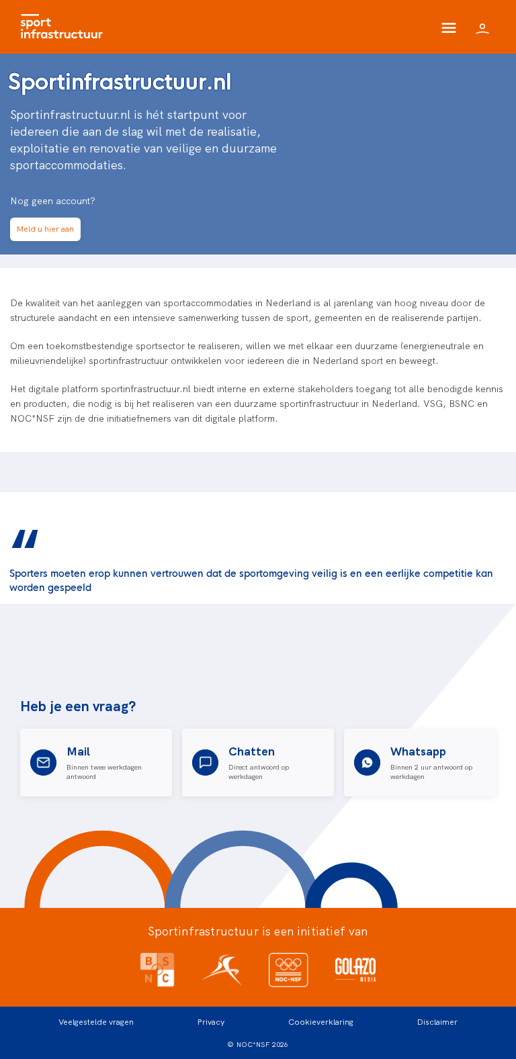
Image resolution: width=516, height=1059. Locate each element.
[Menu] (448, 26)
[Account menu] (482, 26)
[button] (45, 229)
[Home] (65, 26)
